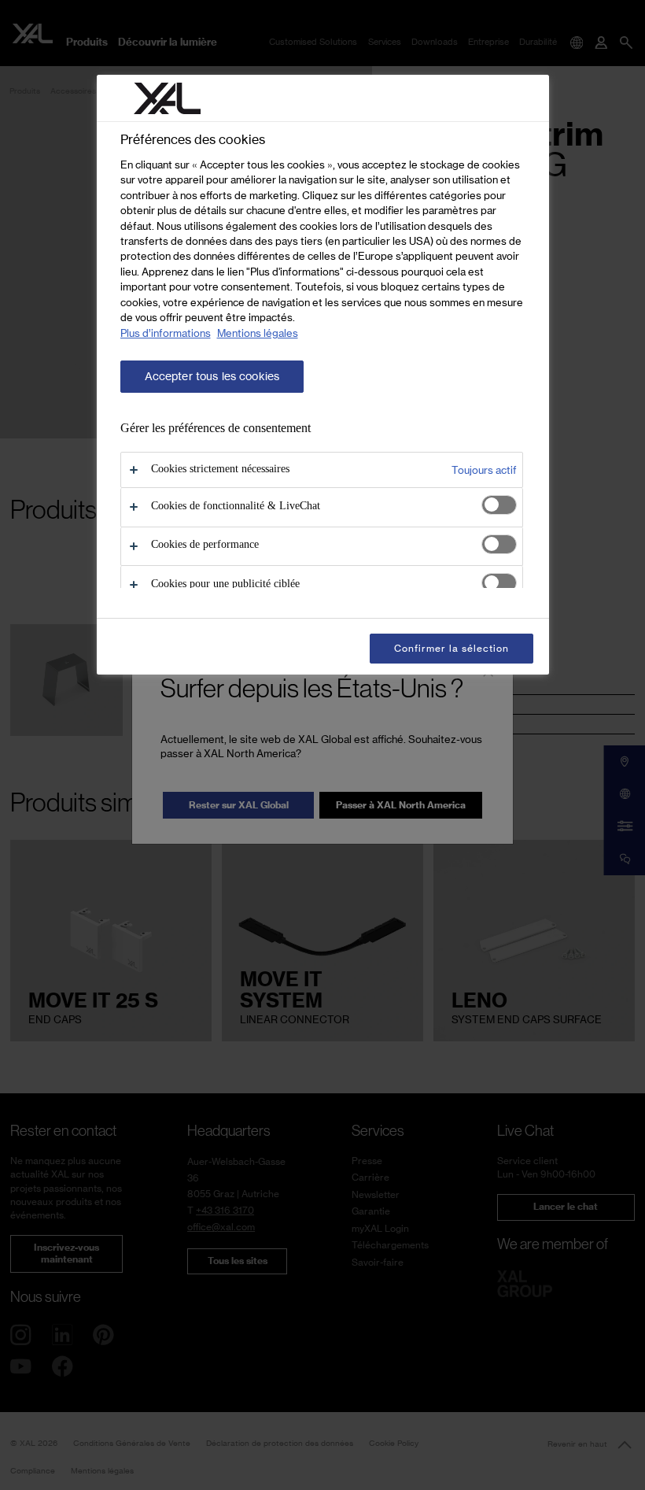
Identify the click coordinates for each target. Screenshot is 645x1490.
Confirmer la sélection (451, 648)
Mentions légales (257, 333)
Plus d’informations (165, 333)
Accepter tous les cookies (212, 376)
